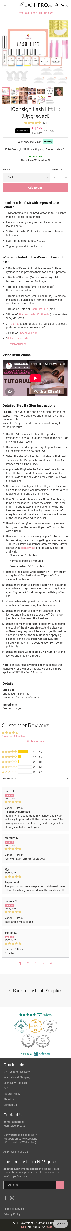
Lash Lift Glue (39, 309)
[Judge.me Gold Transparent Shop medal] (35, 1026)
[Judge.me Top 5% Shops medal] (28, 1041)
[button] (33, 122)
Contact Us (10, 1104)
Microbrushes (18, 344)
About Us (8, 1099)
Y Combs (13, 323)
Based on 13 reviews (14, 736)
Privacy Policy (12, 1214)
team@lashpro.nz (14, 1125)
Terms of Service (13, 1208)
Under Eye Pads (27, 333)
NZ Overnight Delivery (16, 1072)
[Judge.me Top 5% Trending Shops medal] (43, 1041)
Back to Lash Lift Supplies (37, 990)
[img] (35, 802)
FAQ (5, 1088)
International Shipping (16, 1077)
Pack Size (8, 169)
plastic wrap (28, 547)
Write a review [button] (35, 741)
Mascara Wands (18, 338)
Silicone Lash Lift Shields (33, 314)
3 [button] (35, 963)
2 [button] (28, 963)
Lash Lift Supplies (42, 13)
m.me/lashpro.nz (13, 1122)
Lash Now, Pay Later (15, 1082)
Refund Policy (11, 1093)
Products (23, 13)
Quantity (57, 169)
